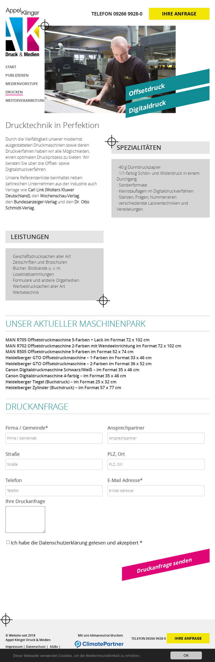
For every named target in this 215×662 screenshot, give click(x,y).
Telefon (14, 480)
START (11, 66)
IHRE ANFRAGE (179, 13)
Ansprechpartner (126, 428)
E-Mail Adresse (125, 480)
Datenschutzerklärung (63, 542)
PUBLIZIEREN (17, 75)
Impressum (15, 646)
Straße (13, 454)
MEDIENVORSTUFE (22, 83)
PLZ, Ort (116, 454)
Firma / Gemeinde (27, 428)
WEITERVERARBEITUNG (26, 100)
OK (186, 655)
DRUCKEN (14, 91)
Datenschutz (36, 646)
